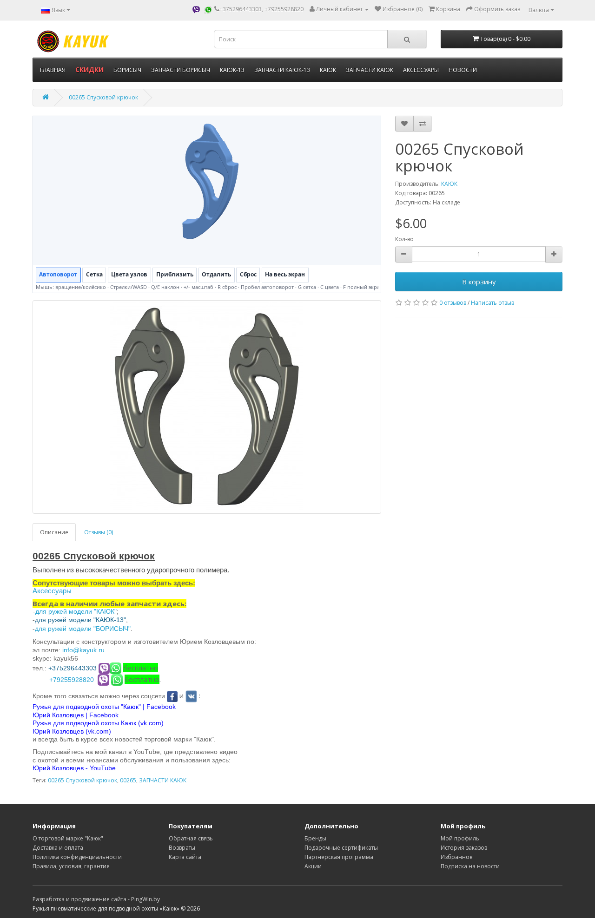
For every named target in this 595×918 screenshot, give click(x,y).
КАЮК (328, 70)
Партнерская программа (338, 857)
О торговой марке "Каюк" (68, 838)
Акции (313, 866)
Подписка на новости (470, 866)
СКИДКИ (89, 69)
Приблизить (174, 274)
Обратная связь (191, 838)
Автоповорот (58, 274)
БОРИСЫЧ (127, 70)
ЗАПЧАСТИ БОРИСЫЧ (180, 70)
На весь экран (285, 274)
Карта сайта (185, 857)
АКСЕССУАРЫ (421, 70)
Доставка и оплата (58, 848)
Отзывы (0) (98, 532)
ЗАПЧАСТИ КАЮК (369, 70)
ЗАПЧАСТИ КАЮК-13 (282, 70)
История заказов (464, 848)
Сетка (94, 274)
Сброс (248, 274)
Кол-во (404, 239)
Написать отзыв (492, 303)
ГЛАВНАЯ (53, 70)
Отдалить (216, 274)
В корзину (479, 281)
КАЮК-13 (232, 70)
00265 (128, 780)
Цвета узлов (129, 274)
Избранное (457, 857)
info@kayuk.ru (83, 650)
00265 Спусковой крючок (103, 97)
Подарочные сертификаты (341, 848)
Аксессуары (52, 591)
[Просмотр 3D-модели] (207, 190)
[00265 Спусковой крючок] (207, 407)
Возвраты (182, 848)
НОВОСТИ (463, 70)
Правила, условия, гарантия (71, 866)
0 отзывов (452, 303)
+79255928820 (71, 679)
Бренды (315, 838)
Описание (54, 532)
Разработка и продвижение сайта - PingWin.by (96, 899)
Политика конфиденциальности (77, 857)
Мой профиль (460, 838)
